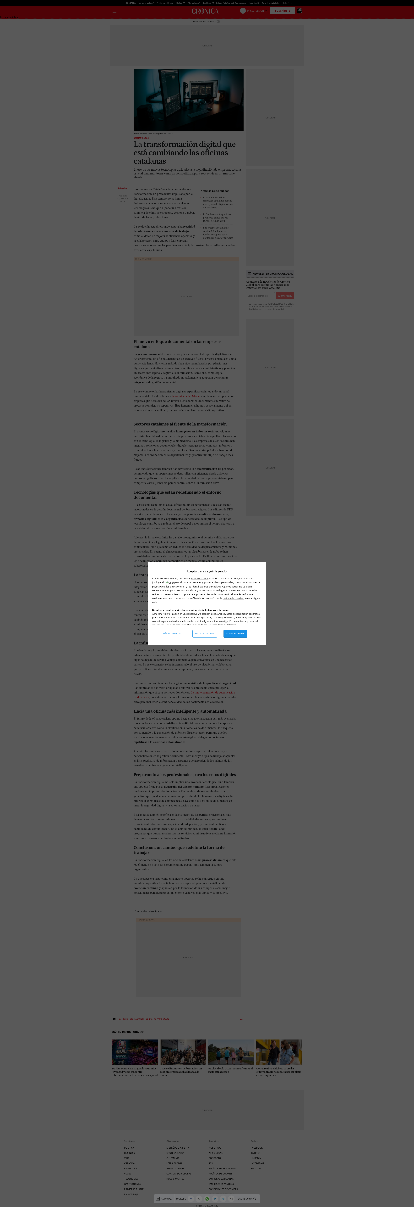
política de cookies (233, 598)
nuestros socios (199, 578)
